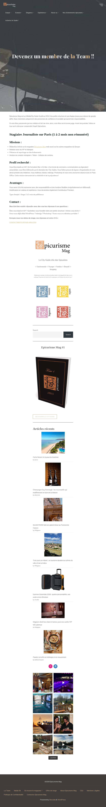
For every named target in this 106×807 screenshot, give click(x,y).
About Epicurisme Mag (68, 791)
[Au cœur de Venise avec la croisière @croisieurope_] (42, 724)
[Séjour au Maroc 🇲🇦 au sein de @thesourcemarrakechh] (63, 744)
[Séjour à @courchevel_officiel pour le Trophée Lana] (42, 703)
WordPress (61, 800)
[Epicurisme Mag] (9, 5)
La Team (7, 791)
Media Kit (17, 791)
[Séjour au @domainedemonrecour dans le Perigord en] (42, 682)
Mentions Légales (93, 791)
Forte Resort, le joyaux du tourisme (45, 457)
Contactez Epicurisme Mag (36, 795)
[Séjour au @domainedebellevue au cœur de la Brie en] (63, 703)
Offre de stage (51, 791)
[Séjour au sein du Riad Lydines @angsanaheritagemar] (42, 744)
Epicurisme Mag (40, 147)
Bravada (52, 800)
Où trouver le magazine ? (33, 791)
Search (35, 330)
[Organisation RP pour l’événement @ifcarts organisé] (63, 682)
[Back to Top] (98, 799)
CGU (81, 791)
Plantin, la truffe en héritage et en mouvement (49, 657)
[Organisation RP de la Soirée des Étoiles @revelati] (63, 724)
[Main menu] (101, 5)
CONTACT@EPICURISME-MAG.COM (22, 222)
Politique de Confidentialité (13, 795)
